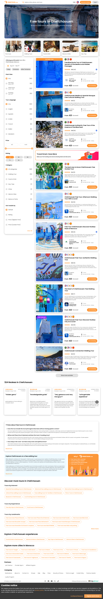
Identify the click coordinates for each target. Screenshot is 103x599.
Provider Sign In (19, 565)
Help (39, 573)
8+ (27, 157)
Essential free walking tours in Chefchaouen (19, 489)
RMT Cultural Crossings (72, 81)
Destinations (8, 573)
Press (49, 573)
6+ (19, 160)
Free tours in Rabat (44, 550)
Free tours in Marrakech (28, 550)
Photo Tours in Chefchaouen (73, 493)
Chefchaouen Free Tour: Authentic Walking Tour (80, 259)
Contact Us (25, 573)
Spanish (20, 114)
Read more (9, 448)
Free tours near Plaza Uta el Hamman (38, 518)
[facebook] (48, 581)
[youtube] (52, 581)
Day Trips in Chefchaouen (55, 539)
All (9, 157)
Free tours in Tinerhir (65, 557)
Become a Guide (85, 2)
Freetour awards (91, 573)
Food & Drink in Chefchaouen (14, 539)
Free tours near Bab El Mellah (45, 525)
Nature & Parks (20, 199)
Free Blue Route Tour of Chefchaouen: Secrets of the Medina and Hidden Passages (78, 64)
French (20, 124)
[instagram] (45, 581)
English (20, 109)
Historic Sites (20, 194)
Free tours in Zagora (80, 557)
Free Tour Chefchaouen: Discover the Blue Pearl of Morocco (80, 227)
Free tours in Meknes (63, 554)
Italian (20, 129)
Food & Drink (20, 179)
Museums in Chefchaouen (13, 497)
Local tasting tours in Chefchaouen (34, 497)
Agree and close (93, 596)
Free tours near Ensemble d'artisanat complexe (20, 525)
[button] (13, 48)
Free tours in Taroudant (48, 557)
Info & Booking (92, 85)
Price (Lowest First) (14, 225)
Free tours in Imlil (49, 554)
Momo (70, 110)
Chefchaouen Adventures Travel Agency (74, 242)
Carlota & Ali (72, 182)
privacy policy (39, 590)
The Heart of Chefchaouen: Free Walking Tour (79, 290)
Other (20, 189)
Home (8, 7)
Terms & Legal (70, 573)
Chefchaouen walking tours (72, 305)
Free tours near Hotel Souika (61, 518)
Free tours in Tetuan (72, 550)
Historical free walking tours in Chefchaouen (48, 489)
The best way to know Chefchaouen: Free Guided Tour (80, 168)
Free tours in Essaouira (33, 554)
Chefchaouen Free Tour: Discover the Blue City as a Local (80, 321)
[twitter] (55, 581)
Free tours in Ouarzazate (13, 557)
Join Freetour (8, 565)
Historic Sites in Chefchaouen (75, 539)
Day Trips (20, 184)
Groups (33, 573)
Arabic (20, 119)
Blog (44, 573)
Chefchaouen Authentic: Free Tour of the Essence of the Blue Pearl (80, 126)
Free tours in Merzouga (79, 554)
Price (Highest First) (14, 220)
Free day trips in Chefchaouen (14, 507)
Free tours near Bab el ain (80, 518)
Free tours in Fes (58, 550)
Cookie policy (80, 573)
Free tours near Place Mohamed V (39, 522)
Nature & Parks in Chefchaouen (35, 539)
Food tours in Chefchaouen (35, 507)
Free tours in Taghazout (31, 557)
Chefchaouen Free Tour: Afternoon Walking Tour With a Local (81, 198)
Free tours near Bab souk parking (67, 525)
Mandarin (20, 134)
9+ (19, 157)
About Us (17, 573)
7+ (10, 160)
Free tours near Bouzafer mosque (16, 522)
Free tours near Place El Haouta (15, 518)
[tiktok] (58, 581)
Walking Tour (20, 174)
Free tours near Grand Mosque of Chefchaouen (66, 522)
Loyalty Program (9, 577)
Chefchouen (72, 364)
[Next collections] (97, 46)
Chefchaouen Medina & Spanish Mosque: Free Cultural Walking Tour (80, 96)
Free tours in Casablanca (89, 550)
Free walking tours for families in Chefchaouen (48, 493)
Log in (95, 2)
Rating (10, 215)
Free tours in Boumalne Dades (14, 554)
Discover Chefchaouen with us (74, 212)
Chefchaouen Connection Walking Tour (79, 351)
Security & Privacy (58, 573)
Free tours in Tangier (12, 550)
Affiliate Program (30, 565)
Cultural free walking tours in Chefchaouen (18, 493)
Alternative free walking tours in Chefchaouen (78, 489)
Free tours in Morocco (21, 7)
